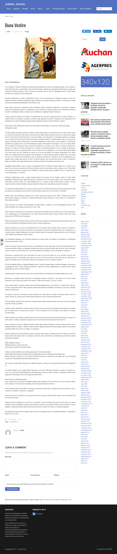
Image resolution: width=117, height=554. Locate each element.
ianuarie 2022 (85, 342)
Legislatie (84, 190)
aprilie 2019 (84, 415)
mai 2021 (84, 360)
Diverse (83, 188)
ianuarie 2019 (85, 421)
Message (8, 457)
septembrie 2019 (86, 404)
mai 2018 (84, 439)
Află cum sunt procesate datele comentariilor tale (55, 500)
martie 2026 (85, 232)
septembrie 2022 (86, 325)
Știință (33, 9)
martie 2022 (85, 338)
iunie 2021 (84, 357)
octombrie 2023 (86, 296)
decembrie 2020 (86, 371)
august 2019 (85, 406)
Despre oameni (72, 9)
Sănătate (25, 9)
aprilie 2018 (84, 441)
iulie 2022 (84, 329)
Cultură (40, 9)
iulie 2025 (84, 250)
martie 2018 (85, 443)
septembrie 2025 (86, 245)
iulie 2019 (84, 408)
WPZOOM (108, 549)
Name (7, 475)
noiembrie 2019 (86, 399)
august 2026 (85, 221)
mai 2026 (84, 228)
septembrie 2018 (86, 430)
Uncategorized (85, 205)
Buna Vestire (13, 421)
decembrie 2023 (86, 292)
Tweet (87, 31)
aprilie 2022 (84, 336)
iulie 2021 (84, 355)
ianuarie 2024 (85, 289)
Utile (82, 207)
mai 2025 (84, 254)
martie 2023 (85, 311)
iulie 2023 (84, 303)
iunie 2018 (84, 437)
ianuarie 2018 (85, 448)
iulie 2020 (84, 382)
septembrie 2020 (86, 377)
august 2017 (85, 458)
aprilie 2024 (84, 283)
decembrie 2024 (86, 265)
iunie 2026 (84, 226)
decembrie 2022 (86, 318)
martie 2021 (85, 364)
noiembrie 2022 (86, 320)
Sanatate (83, 196)
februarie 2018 (85, 445)
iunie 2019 (84, 410)
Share (98, 31)
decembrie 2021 (86, 344)
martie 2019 (85, 417)
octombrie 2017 (86, 454)
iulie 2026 (84, 224)
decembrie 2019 (86, 397)
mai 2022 (84, 333)
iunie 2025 (84, 252)
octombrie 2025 (86, 243)
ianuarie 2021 (85, 368)
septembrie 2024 (86, 272)
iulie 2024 (84, 276)
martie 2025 (85, 259)
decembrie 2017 (86, 450)
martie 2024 (85, 285)
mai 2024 (84, 281)
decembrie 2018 (86, 423)
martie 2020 (85, 390)
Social (8, 9)
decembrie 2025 (86, 239)
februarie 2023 (85, 314)
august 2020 (85, 379)
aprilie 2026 (84, 230)
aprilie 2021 (84, 362)
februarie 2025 (85, 261)
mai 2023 (84, 307)
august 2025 (85, 248)
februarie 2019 (85, 419)
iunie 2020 (84, 384)
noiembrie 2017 (86, 452)
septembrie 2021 (86, 351)
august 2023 (85, 300)
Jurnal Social (15, 4)
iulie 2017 (84, 461)
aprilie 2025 (84, 256)
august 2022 (85, 327)
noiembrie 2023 (86, 294)
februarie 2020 (85, 393)
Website (56, 475)
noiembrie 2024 (86, 267)
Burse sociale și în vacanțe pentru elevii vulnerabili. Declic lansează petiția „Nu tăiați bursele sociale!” (100, 121)
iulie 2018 (84, 434)
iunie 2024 (84, 278)
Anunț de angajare (85, 9)
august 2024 (85, 274)
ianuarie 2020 (85, 395)
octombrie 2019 (86, 401)
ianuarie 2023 (85, 316)
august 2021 (85, 353)
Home (7, 16)
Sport (48, 9)
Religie (27, 31)
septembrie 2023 (86, 298)
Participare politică (58, 9)
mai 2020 (84, 386)
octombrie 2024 (86, 270)
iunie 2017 (84, 463)
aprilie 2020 (84, 388)
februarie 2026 (85, 235)
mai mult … (21, 536)
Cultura (83, 183)
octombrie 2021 (86, 349)
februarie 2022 (85, 340)
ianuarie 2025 (85, 263)
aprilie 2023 (84, 309)
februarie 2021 (85, 366)
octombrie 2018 (86, 428)
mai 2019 (84, 412)
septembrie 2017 (86, 456)
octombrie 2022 (86, 322)
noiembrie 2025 (86, 241)
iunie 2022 (84, 331)
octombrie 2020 (86, 375)
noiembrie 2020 (86, 373)
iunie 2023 (84, 305)
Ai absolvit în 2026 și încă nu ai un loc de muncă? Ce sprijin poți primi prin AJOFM (101, 164)
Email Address (35, 475)
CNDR (8, 31)
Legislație (16, 9)
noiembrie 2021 (86, 346)
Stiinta (83, 203)
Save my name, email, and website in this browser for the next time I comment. (30, 484)
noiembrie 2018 (86, 426)
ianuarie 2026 (85, 237)
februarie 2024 (85, 287)
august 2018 (85, 432)
